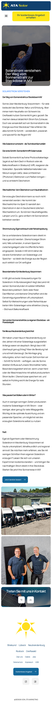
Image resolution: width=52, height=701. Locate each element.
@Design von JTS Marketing (26, 699)
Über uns (19, 657)
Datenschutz (18, 662)
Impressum (29, 662)
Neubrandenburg (36, 645)
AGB (37, 662)
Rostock (20, 651)
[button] (6, 16)
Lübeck (22, 645)
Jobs (34, 657)
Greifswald (31, 651)
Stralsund (11, 645)
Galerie (27, 657)
